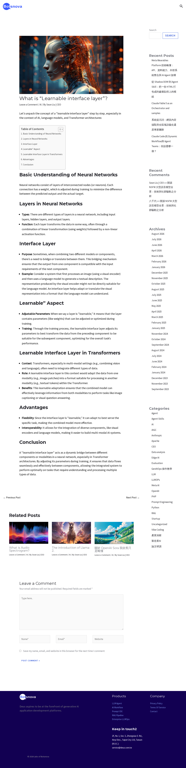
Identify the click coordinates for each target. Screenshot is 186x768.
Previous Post (11, 497)
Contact (115, 6)
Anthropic (157, 435)
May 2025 (156, 305)
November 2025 (160, 278)
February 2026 (159, 261)
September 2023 (160, 389)
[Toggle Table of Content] (59, 129)
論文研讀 (156, 546)
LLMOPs (156, 479)
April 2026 (157, 250)
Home (72, 6)
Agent (155, 413)
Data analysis (158, 452)
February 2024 (159, 367)
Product (87, 6)
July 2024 (156, 356)
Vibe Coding (158, 529)
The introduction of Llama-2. (71, 549)
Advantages (28, 159)
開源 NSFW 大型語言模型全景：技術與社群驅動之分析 (163, 205)
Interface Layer (30, 144)
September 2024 (160, 344)
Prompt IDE (117, 711)
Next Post (133, 497)
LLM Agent (117, 703)
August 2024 (158, 350)
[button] (181, 6)
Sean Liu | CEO (156, 182)
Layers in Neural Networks (35, 138)
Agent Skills (158, 418)
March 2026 (157, 256)
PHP (154, 496)
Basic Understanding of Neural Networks (42, 133)
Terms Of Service (158, 707)
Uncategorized (159, 524)
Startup (156, 518)
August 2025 (158, 289)
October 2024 (158, 339)
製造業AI (156, 540)
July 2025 (156, 294)
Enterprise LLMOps (121, 719)
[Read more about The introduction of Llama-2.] (71, 532)
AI (41, 104)
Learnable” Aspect (31, 149)
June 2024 (157, 361)
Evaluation (157, 463)
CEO (154, 446)
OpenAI (155, 491)
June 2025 (157, 300)
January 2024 (158, 372)
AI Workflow (117, 707)
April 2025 (157, 311)
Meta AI (155, 485)
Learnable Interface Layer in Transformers (42, 154)
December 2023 (160, 378)
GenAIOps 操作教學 (162, 468)
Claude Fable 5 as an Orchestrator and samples (162, 108)
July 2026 (156, 239)
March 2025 (157, 317)
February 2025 (159, 322)
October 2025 (158, 283)
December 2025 (160, 272)
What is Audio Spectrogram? (19, 549)
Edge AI (155, 457)
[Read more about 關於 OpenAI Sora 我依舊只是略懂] (114, 532)
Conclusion (28, 164)
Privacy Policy (156, 703)
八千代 (153, 201)
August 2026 (158, 233)
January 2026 (158, 267)
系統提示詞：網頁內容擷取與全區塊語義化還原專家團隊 (164, 124)
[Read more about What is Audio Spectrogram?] (28, 532)
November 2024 (160, 333)
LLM (154, 474)
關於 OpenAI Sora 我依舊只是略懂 (113, 549)
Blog (101, 6)
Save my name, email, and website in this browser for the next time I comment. (64, 651)
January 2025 (158, 328)
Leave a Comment (28, 104)
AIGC (154, 430)
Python (155, 507)
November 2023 (160, 383)
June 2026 (157, 245)
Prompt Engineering (162, 502)
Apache (155, 441)
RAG (154, 513)
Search (152, 30)
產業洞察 (156, 535)
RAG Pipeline (118, 715)
